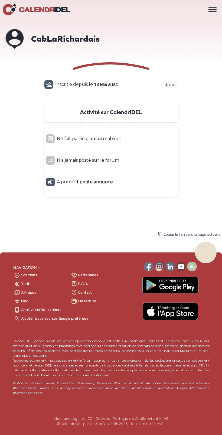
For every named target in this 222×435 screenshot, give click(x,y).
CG (90, 419)
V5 (166, 419)
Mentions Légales (69, 419)
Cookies (103, 419)
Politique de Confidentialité (137, 419)
